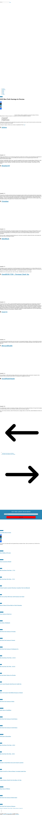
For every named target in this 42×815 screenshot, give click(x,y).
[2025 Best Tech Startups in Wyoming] (3, 628)
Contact (3, 94)
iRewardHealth (7, 346)
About (3, 93)
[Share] (21, 108)
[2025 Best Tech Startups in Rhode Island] (3, 794)
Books (3, 91)
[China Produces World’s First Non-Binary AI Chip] (3, 777)
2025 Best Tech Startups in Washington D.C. (9, 649)
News (3, 92)
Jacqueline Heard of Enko (5, 532)
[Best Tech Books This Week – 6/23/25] (3, 654)
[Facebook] (21, 102)
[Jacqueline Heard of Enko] (10, 529)
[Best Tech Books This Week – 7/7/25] (3, 567)
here (24, 124)
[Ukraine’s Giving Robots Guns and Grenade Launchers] (3, 759)
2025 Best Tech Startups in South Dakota (8, 727)
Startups (3, 88)
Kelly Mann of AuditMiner (5, 710)
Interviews (3, 89)
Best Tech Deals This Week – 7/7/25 (7, 579)
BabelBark (5, 239)
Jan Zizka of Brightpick (5, 622)
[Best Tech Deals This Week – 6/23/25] (3, 663)
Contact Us (21, 808)
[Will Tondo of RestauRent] (3, 733)
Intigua (4, 127)
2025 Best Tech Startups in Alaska (7, 701)
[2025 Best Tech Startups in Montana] (3, 803)
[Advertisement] (21, 502)
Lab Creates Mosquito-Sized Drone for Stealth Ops (10, 684)
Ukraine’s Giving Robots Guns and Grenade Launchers (11, 762)
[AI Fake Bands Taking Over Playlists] (3, 672)
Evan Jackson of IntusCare (5, 614)
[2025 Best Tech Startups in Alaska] (3, 698)
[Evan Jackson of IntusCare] (3, 611)
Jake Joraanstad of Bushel (5, 561)
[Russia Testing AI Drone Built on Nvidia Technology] (3, 602)
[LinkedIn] (21, 105)
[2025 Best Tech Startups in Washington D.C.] (3, 646)
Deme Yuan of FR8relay (5, 788)
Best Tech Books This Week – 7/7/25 (7, 570)
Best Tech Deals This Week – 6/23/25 (7, 666)
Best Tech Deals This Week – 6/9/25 (7, 753)
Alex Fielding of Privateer (5, 552)
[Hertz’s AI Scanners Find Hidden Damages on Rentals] (3, 689)
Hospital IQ (6, 166)
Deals (3, 90)
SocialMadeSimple (8, 378)
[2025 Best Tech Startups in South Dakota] (3, 724)
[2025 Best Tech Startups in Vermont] (3, 637)
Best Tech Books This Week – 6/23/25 (8, 657)
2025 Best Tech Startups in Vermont (7, 640)
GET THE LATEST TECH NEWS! (21, 511)
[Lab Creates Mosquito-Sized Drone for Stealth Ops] (3, 681)
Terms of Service (16, 808)
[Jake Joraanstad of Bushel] (3, 558)
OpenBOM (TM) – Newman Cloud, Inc (15, 274)
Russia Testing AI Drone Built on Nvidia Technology (11, 605)
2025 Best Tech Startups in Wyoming (8, 631)
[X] (21, 104)
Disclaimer (5, 808)
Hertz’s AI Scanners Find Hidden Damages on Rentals (11, 692)
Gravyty (4, 312)
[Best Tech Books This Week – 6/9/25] (3, 742)
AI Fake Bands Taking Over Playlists (8, 675)
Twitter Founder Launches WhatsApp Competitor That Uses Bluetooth (15, 587)
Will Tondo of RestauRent (5, 736)
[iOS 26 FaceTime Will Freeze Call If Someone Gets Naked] (3, 593)
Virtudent (5, 201)
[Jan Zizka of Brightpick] (3, 619)
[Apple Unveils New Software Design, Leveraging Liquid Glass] (3, 768)
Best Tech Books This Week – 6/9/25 (7, 745)
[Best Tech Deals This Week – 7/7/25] (3, 576)
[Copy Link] (21, 107)
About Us (1, 808)
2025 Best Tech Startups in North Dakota (8, 718)
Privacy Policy (10, 808)
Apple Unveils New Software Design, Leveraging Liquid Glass (13, 771)
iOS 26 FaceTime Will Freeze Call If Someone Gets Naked (12, 596)
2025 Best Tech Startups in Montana (7, 806)
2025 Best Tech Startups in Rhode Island (8, 797)
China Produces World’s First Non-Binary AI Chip (10, 780)
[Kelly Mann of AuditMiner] (3, 707)
